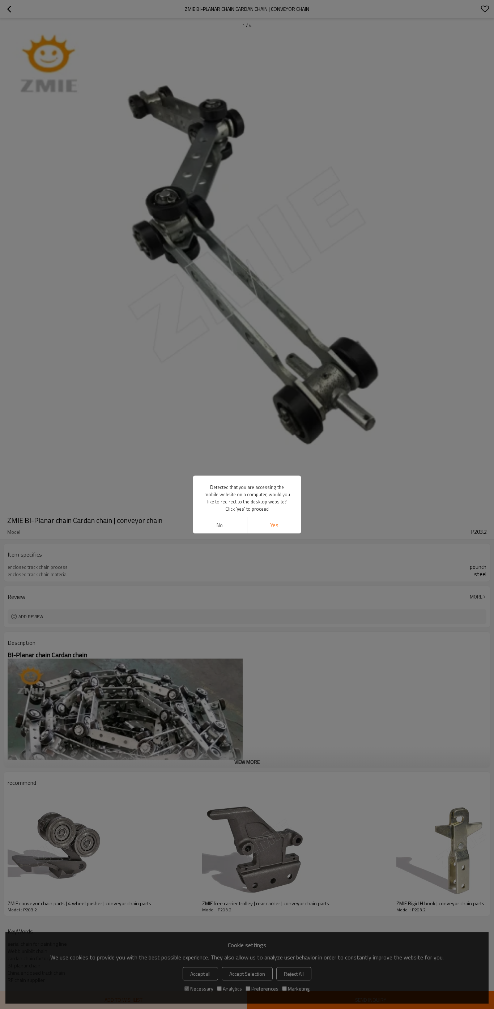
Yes (274, 525)
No (220, 525)
